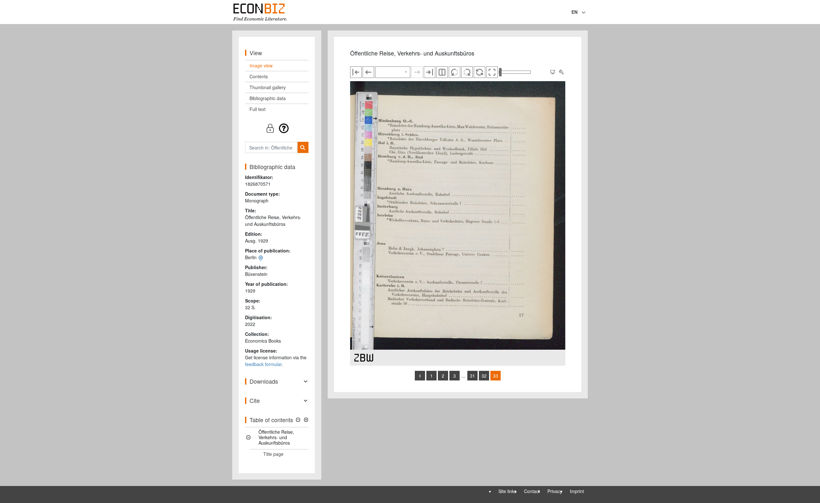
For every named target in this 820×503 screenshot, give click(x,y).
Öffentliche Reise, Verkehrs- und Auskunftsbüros (276, 437)
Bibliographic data (268, 98)
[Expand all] (306, 419)
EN (574, 12)
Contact (532, 491)
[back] (420, 375)
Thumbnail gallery (268, 87)
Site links (507, 491)
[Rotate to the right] (467, 72)
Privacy (554, 491)
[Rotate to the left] (454, 72)
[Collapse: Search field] (587, 12)
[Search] (303, 147)
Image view (261, 65)
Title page (273, 454)
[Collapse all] (298, 419)
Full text (258, 109)
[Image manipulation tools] (561, 72)
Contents (259, 76)
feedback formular (263, 364)
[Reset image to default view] (479, 72)
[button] (276, 128)
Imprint (577, 491)
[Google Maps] (261, 257)
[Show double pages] (442, 72)
